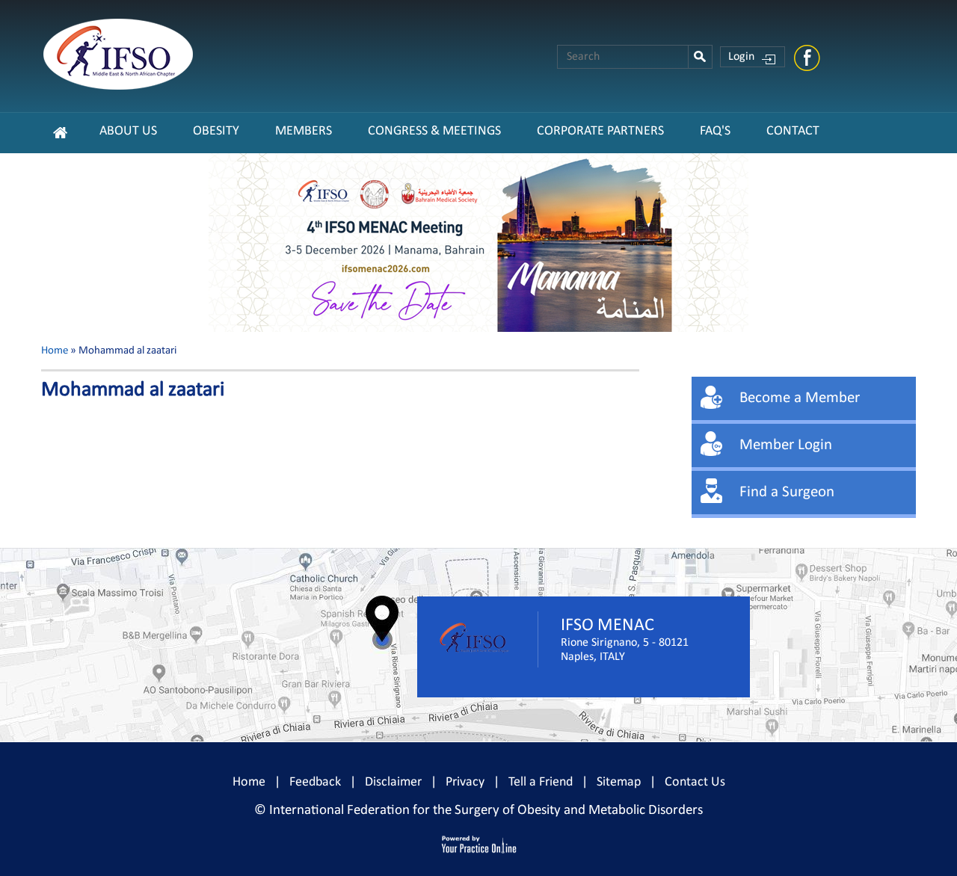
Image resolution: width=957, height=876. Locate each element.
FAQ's (715, 131)
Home (54, 351)
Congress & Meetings (434, 131)
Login (741, 57)
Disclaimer (393, 782)
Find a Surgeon (786, 492)
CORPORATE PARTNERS (600, 131)
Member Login (785, 445)
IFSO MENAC (607, 626)
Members (303, 131)
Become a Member (799, 398)
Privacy (465, 782)
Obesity (216, 131)
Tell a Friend (540, 782)
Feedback (315, 782)
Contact (792, 131)
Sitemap (619, 782)
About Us (128, 131)
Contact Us (695, 782)
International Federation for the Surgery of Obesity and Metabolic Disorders (486, 810)
